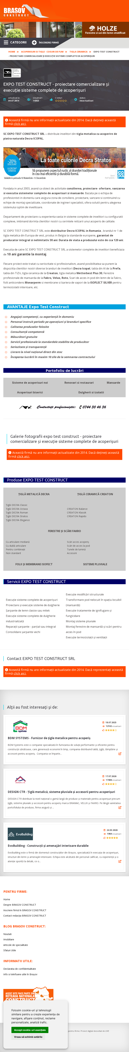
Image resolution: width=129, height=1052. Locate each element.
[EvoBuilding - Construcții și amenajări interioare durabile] (20, 834)
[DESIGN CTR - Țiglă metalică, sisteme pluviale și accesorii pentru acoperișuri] (20, 780)
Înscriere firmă (49, 42)
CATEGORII (18, 42)
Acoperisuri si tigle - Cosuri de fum (42, 51)
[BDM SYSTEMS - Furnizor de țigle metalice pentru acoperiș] (20, 726)
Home (11, 51)
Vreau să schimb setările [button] (28, 1036)
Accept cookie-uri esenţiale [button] (30, 1030)
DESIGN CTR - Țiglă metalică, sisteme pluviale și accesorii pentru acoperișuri (61, 792)
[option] (64, 30)
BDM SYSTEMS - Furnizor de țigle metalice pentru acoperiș (49, 738)
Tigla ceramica (79, 51)
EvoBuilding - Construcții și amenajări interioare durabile (48, 846)
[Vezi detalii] (120, 754)
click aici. (20, 124)
